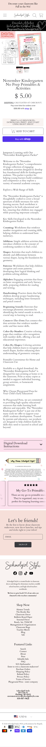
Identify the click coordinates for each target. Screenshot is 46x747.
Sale (23, 635)
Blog (23, 632)
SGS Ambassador (23, 664)
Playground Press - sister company (23, 682)
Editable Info (23, 659)
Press (23, 656)
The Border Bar (23, 612)
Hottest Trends (23, 609)
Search (23, 649)
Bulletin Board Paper (23, 617)
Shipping (9, 103)
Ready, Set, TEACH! (23, 622)
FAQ (23, 661)
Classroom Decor (23, 615)
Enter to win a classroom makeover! (23, 666)
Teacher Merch (23, 630)
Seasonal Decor (23, 620)
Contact (23, 651)
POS (21, 724)
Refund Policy (23, 674)
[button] (5, 15)
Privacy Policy (23, 677)
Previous (2, 43)
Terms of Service (23, 679)
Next (43, 43)
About (23, 654)
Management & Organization (23, 625)
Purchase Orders (23, 669)
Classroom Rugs (23, 627)
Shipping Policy (23, 672)
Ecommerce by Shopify (34, 724)
